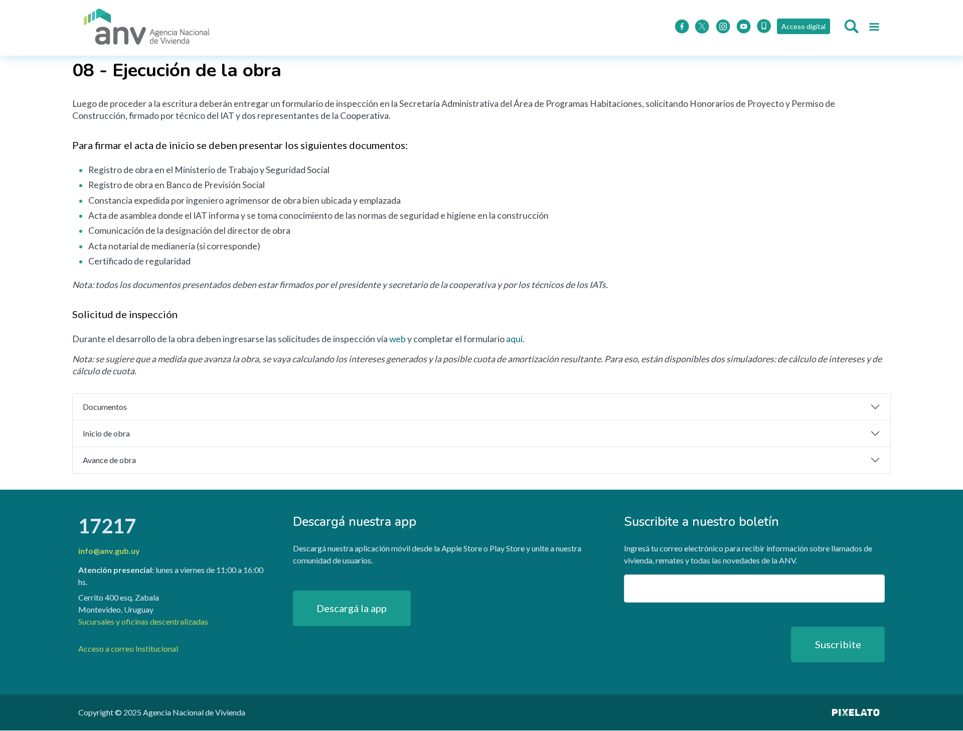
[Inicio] (147, 28)
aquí (514, 339)
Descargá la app (351, 608)
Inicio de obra (106, 433)
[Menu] (874, 28)
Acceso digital (803, 26)
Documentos (105, 406)
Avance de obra (109, 460)
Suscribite (838, 644)
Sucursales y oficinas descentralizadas (143, 621)
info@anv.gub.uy (109, 550)
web (397, 339)
